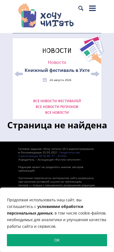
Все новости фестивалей (57, 101)
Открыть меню (92, 8)
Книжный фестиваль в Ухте (57, 70)
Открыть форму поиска (81, 8)
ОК (57, 240)
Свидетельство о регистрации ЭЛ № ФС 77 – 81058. (49, 154)
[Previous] (19, 74)
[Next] (95, 74)
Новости (57, 62)
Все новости (57, 112)
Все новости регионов (57, 107)
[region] (57, 220)
